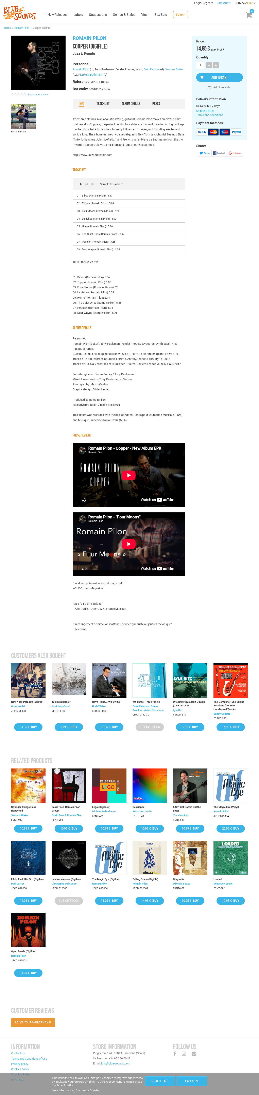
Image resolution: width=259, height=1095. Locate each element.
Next (93, 184)
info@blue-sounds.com (115, 1063)
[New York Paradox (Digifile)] (28, 680)
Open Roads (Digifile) (23, 951)
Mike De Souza (181, 883)
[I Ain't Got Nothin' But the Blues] (190, 785)
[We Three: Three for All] (150, 680)
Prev (87, 184)
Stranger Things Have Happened (23, 808)
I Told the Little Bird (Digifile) (27, 879)
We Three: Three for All (146, 701)
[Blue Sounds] (19, 13)
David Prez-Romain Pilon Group (66, 808)
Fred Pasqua (152, 69)
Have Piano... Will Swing (106, 701)
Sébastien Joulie (142, 811)
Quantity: (202, 57)
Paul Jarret (17, 883)
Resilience (138, 807)
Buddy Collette (221, 713)
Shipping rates (205, 110)
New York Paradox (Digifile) (27, 701)
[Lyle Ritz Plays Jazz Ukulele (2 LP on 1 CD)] (190, 680)
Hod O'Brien (99, 706)
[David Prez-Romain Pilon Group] (69, 785)
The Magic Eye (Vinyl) (226, 807)
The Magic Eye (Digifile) (106, 879)
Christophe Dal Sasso (64, 883)
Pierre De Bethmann (90, 74)
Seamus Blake (174, 69)
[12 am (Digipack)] (69, 680)
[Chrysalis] (190, 858)
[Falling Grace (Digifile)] (150, 858)
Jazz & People (84, 54)
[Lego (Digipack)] (109, 785)
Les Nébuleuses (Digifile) (66, 879)
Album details (131, 103)
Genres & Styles (124, 15)
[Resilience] (150, 785)
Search (181, 14)
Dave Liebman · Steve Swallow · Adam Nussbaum (148, 708)
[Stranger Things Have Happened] (28, 785)
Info (81, 103)
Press (156, 103)
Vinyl (144, 15)
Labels (78, 15)
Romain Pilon (21, 27)
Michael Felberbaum (104, 811)
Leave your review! (38, 94)
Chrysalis (178, 879)
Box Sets (160, 15)
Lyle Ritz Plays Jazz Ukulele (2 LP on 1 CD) (189, 703)
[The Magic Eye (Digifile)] (109, 858)
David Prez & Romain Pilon (67, 815)
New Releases (57, 15)
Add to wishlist (222, 87)
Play (81, 184)
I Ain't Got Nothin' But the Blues (187, 808)
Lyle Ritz (178, 710)
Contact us (18, 1053)
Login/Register (203, 3)
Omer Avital (18, 706)
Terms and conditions (209, 115)
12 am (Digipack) (61, 701)
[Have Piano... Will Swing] (109, 680)
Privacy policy (19, 1063)
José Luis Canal (61, 706)
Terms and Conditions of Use (29, 1058)
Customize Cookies (88, 1090)
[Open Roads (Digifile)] (28, 930)
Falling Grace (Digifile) (145, 879)
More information (63, 1090)
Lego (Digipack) (101, 807)
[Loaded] (230, 858)
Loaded (217, 879)
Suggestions (98, 15)
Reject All (160, 1081)
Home (7, 27)
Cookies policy (20, 1069)
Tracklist (103, 103)
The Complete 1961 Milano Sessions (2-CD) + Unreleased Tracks (228, 705)
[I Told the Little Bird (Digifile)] (28, 858)
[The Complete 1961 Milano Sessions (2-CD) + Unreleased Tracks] (230, 680)
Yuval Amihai (180, 815)
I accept (192, 1081)
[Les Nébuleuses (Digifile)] (69, 858)
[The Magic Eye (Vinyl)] (230, 785)
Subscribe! (224, 3)
